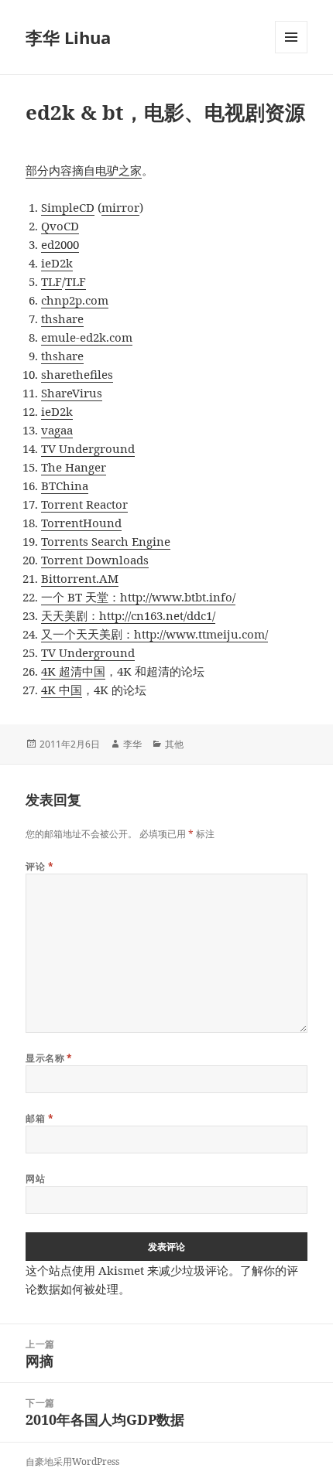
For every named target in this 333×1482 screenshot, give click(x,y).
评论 (39, 866)
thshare (62, 318)
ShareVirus (71, 392)
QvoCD (60, 225)
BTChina (64, 485)
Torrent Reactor (84, 504)
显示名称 (49, 1058)
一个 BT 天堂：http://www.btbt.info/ (138, 597)
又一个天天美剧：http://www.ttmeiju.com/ (154, 634)
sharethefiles (77, 374)
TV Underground (88, 448)
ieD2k (57, 263)
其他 (174, 744)
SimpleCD (67, 207)
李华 (132, 744)
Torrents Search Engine (105, 541)
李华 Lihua (68, 37)
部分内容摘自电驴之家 (84, 170)
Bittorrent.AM (79, 578)
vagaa (57, 430)
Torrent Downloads (95, 559)
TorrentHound (81, 522)
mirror (120, 207)
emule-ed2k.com (86, 337)
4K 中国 (61, 689)
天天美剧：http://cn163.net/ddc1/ (128, 615)
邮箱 (39, 1118)
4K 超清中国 (73, 671)
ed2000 (60, 244)
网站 (35, 1178)
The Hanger (73, 467)
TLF (51, 281)
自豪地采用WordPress (72, 1461)
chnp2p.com (74, 300)
